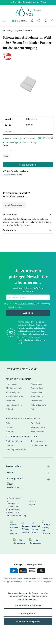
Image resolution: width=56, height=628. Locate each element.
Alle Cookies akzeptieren (28, 621)
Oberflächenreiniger (15, 388)
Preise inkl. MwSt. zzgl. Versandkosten (19, 138)
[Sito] (28, 57)
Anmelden (28, 313)
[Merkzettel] (38, 21)
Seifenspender (37, 431)
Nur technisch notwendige (28, 605)
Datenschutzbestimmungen (28, 303)
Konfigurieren (28, 613)
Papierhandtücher (14, 441)
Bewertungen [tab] (9, 230)
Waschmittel (36, 401)
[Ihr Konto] (45, 21)
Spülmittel (10, 401)
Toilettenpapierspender (16, 449)
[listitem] (6, 527)
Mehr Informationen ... (28, 599)
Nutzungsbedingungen (27, 340)
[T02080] (28, 83)
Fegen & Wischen (14, 405)
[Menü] (3, 21)
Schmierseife (37, 396)
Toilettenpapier (37, 441)
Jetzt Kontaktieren (14, 205)
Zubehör (9, 409)
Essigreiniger (37, 392)
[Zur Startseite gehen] (28, 11)
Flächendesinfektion (15, 396)
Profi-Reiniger (12, 384)
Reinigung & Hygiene (18, 379)
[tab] (27, 219)
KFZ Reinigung (12, 392)
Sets (33, 409)
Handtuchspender (39, 445)
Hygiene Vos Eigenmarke (21, 369)
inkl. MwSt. (19, 21)
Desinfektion (36, 423)
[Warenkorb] (52, 21)
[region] (28, 83)
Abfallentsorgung (38, 405)
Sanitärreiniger (37, 388)
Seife (8, 423)
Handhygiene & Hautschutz (23, 418)
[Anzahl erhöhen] (16, 151)
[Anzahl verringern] (6, 151)
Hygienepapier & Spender (21, 436)
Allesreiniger (36, 384)
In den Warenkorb (28, 165)
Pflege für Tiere (38, 427)
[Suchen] (31, 21)
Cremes (9, 427)
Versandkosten (47, 578)
